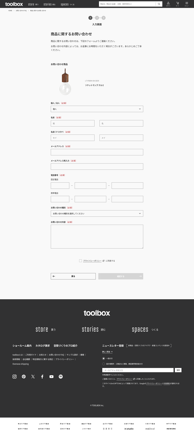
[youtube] (51, 377)
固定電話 (54, 179)
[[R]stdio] (128, 429)
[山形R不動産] (44, 424)
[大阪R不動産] (150, 424)
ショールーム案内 (22, 345)
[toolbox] (97, 313)
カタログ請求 (43, 345)
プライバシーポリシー (92, 260)
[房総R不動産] (65, 424)
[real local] (150, 429)
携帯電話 (54, 193)
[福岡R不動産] (22, 429)
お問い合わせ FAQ (21, 10)
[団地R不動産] (65, 429)
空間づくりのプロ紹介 (65, 345)
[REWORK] (171, 429)
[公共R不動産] (86, 429)
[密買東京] (107, 429)
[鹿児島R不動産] (44, 429)
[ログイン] (168, 4)
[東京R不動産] (22, 424)
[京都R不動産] (128, 424)
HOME (10, 10)
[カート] (177, 4)
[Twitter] (33, 377)
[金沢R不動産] (107, 424)
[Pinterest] (24, 377)
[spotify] (61, 377)
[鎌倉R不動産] (86, 424)
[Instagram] (14, 377)
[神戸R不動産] (171, 424)
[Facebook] (42, 377)
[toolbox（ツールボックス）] (14, 4)
